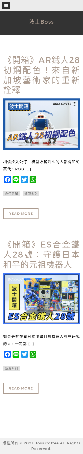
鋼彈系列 (31, 194)
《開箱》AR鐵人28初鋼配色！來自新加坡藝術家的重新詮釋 (41, 75)
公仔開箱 (11, 194)
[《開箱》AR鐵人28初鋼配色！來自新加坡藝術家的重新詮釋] (41, 124)
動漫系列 (11, 368)
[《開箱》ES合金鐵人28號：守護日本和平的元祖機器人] (41, 298)
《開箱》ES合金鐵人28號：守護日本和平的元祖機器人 (41, 254)
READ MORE (21, 213)
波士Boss (41, 22)
